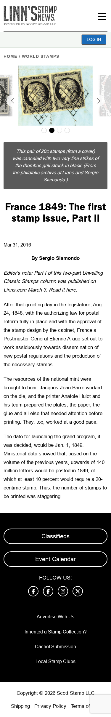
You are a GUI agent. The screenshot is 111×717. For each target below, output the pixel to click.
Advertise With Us (55, 616)
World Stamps (40, 56)
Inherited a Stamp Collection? (56, 631)
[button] (12, 101)
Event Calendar (55, 559)
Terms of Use (85, 706)
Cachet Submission (55, 646)
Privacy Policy (50, 706)
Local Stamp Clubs (55, 661)
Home (10, 56)
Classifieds (55, 536)
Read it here (62, 290)
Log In (94, 39)
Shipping (20, 706)
